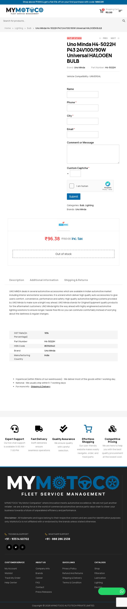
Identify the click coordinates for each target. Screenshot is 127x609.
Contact (40, 587)
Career (39, 577)
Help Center (11, 582)
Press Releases (44, 591)
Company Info (43, 568)
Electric (98, 587)
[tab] (19, 280)
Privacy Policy (69, 568)
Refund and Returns (72, 573)
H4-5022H (49, 341)
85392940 (49, 345)
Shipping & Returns (76, 280)
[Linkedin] (9, 547)
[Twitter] (16, 547)
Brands (39, 573)
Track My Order (12, 577)
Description (16, 280)
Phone (72, 102)
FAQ (38, 582)
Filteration (99, 573)
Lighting (19, 28)
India (46, 355)
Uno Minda (79, 67)
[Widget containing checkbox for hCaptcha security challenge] (90, 186)
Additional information (44, 280)
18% (46, 332)
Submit (73, 196)
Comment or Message (80, 142)
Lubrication (100, 577)
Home (8, 28)
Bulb (29, 28)
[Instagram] (22, 547)
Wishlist (9, 573)
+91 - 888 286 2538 (57, 539)
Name (70, 89)
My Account (11, 568)
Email (71, 129)
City (70, 115)
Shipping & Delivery (72, 577)
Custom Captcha (78, 168)
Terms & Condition (71, 582)
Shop (97, 568)
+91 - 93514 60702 (17, 539)
